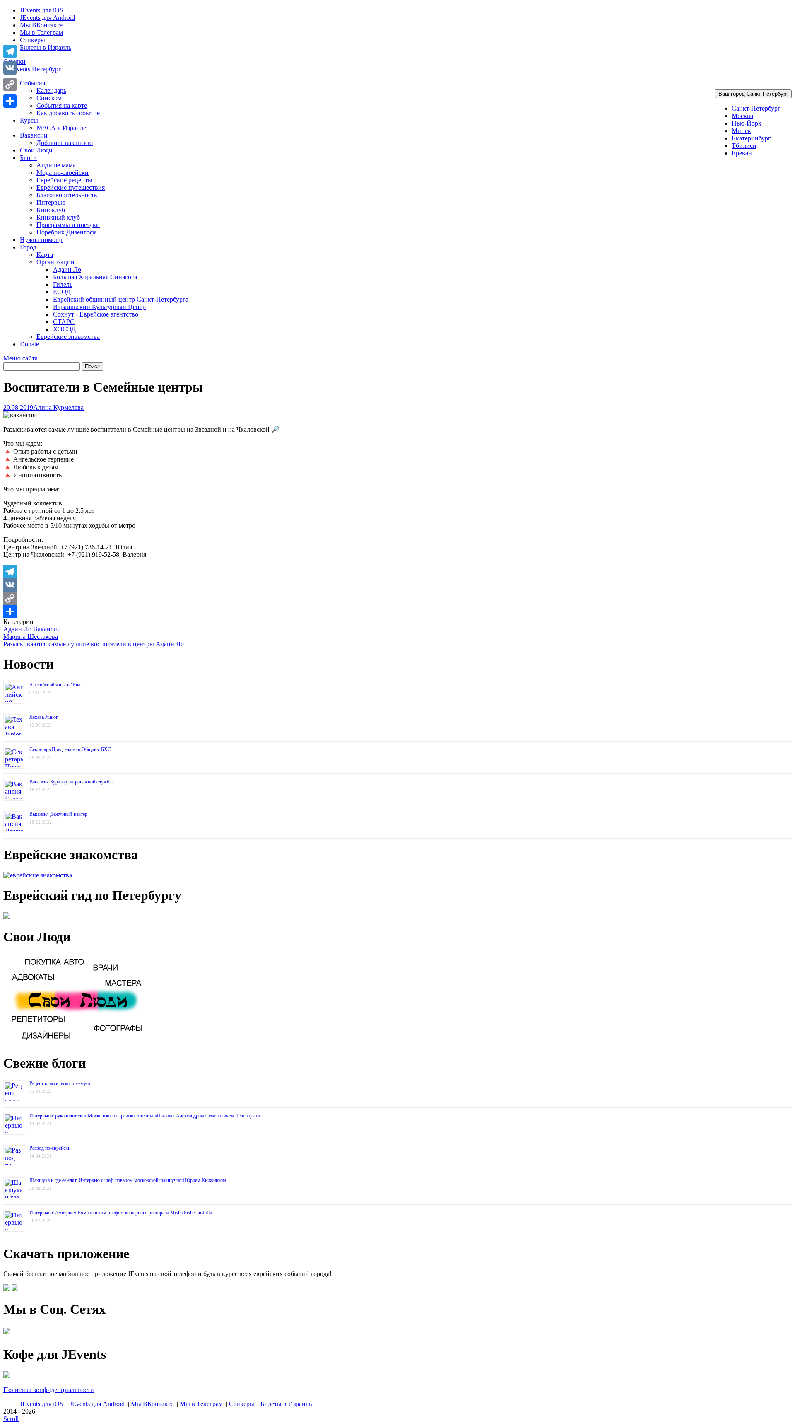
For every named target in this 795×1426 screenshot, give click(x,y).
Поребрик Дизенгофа (66, 232)
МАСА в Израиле (61, 127)
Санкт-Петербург (756, 108)
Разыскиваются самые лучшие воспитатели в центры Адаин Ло (93, 644)
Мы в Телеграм (41, 32)
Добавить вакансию (64, 142)
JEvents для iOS (41, 10)
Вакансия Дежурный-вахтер (58, 814)
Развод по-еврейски (49, 1148)
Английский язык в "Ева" (55, 685)
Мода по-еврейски (62, 172)
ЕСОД (62, 291)
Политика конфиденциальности (48, 1389)
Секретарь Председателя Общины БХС (70, 749)
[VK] (397, 585)
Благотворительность (66, 194)
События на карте (61, 105)
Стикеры (32, 40)
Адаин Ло (67, 269)
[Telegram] (397, 571)
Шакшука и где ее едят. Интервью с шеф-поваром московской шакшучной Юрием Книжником (127, 1180)
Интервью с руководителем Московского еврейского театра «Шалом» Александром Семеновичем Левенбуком (144, 1116)
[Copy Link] (397, 598)
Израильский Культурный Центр (99, 306)
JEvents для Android (47, 17)
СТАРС (64, 321)
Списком (49, 98)
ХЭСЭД (64, 329)
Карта (44, 254)
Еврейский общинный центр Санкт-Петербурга (120, 299)
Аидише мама (56, 165)
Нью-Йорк (746, 123)
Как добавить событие (68, 112)
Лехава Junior (43, 717)
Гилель (62, 284)
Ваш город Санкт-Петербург (753, 94)
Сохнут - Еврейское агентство (95, 314)
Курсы (29, 120)
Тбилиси (744, 145)
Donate (29, 344)
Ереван (742, 153)
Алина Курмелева (58, 407)
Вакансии (34, 135)
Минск (741, 130)
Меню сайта (20, 358)
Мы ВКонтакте (41, 25)
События (32, 83)
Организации (55, 262)
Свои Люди (36, 150)
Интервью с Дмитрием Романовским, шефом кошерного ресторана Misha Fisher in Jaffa (120, 1213)
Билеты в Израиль (45, 47)
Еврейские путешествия (70, 187)
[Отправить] (397, 611)
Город (28, 247)
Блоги (28, 157)
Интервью (50, 202)
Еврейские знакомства (68, 336)
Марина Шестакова (30, 636)
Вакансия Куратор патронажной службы (71, 782)
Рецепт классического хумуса (59, 1083)
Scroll (11, 1418)
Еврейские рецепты (64, 180)
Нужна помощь (41, 239)
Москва (742, 115)
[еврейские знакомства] (37, 875)
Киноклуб (50, 209)
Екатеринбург (751, 138)
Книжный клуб (58, 217)
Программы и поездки (68, 224)
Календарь (51, 90)
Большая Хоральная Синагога (95, 276)
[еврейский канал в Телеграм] (6, 1334)
